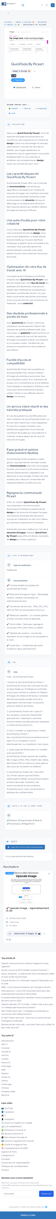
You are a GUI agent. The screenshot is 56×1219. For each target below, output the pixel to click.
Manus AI (5, 1062)
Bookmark (21, 87)
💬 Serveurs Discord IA (12, 1133)
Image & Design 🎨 (25, 22)
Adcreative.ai (7, 1041)
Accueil (8, 22)
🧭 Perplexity (41, 108)
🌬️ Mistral (26, 108)
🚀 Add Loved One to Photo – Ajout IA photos (26, 909)
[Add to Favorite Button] (49, 874)
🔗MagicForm (28, 824)
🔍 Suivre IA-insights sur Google (16, 1123)
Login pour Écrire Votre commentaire (27, 847)
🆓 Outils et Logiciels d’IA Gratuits (17, 1141)
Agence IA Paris (9, 1152)
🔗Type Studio (25, 820)
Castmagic (6, 1084)
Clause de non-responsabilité (15, 1162)
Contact (5, 1170)
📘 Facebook (7, 1112)
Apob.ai (5, 1073)
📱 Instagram (7, 1119)
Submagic (6, 1066)
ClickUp (5, 1088)
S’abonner (46, 1194)
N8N (3, 1070)
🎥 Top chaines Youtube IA (14, 1137)
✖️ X (3, 1115)
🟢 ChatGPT (13, 108)
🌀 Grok (12, 113)
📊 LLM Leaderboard (11, 1126)
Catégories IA (7, 1155)
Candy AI (5, 1077)
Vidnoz (4, 1080)
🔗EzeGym (12, 820)
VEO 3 (4, 1044)
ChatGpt (5, 1048)
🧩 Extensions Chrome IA (13, 1130)
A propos (5, 1159)
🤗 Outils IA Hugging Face (14, 1144)
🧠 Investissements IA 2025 (14, 1148)
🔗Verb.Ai (37, 820)
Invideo (4, 1059)
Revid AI (5, 1095)
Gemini (4, 1055)
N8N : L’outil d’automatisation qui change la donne (25, 987)
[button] (5, 907)
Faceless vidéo (8, 1091)
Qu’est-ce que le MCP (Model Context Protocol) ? (25, 970)
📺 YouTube (7, 1108)
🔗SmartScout (14, 824)
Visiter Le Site (28, 1215)
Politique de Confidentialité (14, 1166)
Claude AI (6, 1051)
